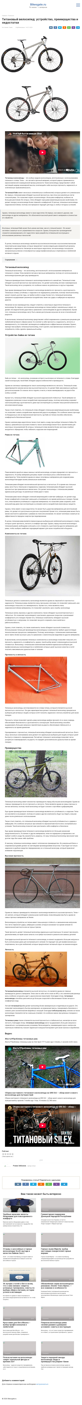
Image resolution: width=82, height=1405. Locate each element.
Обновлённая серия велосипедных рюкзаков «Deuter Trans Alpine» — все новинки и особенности (57, 1285)
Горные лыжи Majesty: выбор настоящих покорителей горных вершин (56, 1251)
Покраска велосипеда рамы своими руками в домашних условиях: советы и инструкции (56, 1324)
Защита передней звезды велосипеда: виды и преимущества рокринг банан (55, 1359)
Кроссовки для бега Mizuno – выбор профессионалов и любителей (16, 1324)
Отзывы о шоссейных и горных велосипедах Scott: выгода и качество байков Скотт (17, 1251)
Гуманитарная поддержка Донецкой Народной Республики (56, 1215)
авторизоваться (42, 1384)
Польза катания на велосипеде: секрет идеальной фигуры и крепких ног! (17, 1359)
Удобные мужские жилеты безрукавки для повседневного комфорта (17, 1216)
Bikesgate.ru (38, 4)
